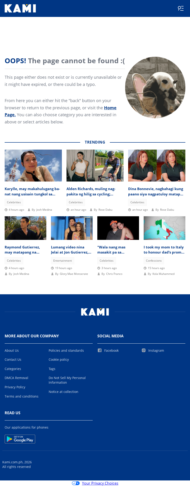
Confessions (154, 261)
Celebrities (14, 202)
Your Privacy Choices (100, 483)
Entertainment (62, 261)
